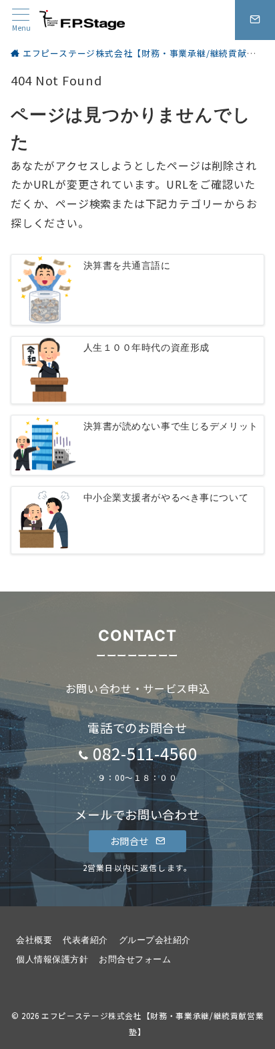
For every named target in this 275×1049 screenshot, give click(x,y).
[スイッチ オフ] (255, 20)
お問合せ (131, 841)
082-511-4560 (145, 753)
